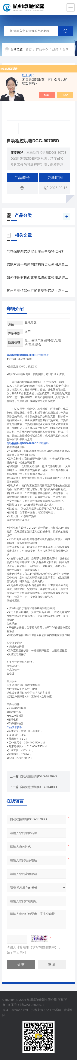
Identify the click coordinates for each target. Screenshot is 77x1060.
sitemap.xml (20, 1010)
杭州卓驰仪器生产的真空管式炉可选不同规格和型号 (38, 290)
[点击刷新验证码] (39, 938)
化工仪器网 (53, 1010)
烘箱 (55, 49)
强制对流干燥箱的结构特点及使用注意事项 (38, 264)
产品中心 (42, 49)
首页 (29, 49)
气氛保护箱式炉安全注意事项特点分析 (36, 251)
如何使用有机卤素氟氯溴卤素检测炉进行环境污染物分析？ (38, 277)
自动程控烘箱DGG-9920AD (38, 776)
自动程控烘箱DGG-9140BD (38, 787)
